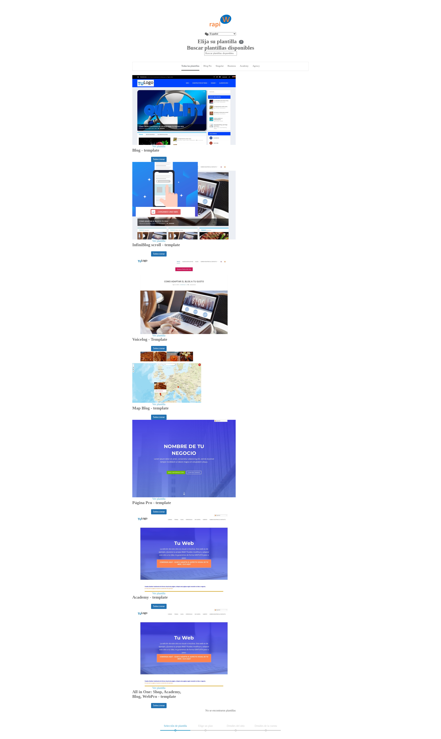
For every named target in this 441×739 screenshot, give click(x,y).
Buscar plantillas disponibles (220, 48)
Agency (256, 66)
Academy (244, 66)
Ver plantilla (158, 146)
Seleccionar (159, 159)
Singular (220, 66)
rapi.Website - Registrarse (220, 21)
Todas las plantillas (190, 66)
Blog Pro (207, 66)
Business (232, 66)
